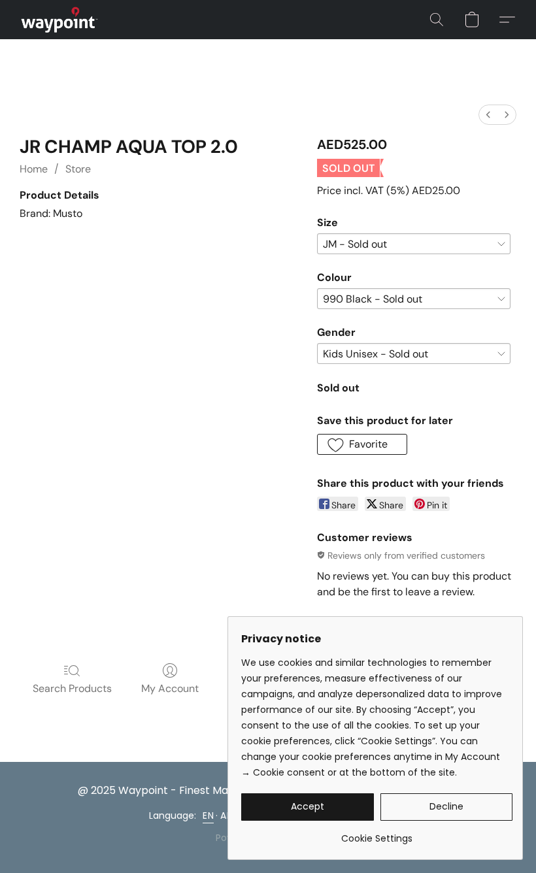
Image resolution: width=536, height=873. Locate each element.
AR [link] (226, 815)
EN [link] (208, 815)
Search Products (72, 688)
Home (34, 169)
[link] (376, 833)
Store (78, 169)
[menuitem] (488, 114)
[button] (59, 20)
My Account (170, 688)
